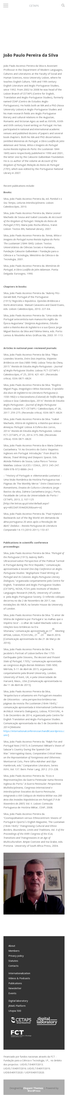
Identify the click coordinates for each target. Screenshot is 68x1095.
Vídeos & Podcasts (19, 978)
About (11, 945)
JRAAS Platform (17, 1005)
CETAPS (34, 5)
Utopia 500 (14, 1010)
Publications (15, 983)
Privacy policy (16, 955)
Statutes (13, 960)
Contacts (13, 965)
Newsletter (14, 988)
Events (12, 993)
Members (13, 950)
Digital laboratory (18, 1000)
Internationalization (19, 973)
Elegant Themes (33, 1088)
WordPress (34, 1090)
